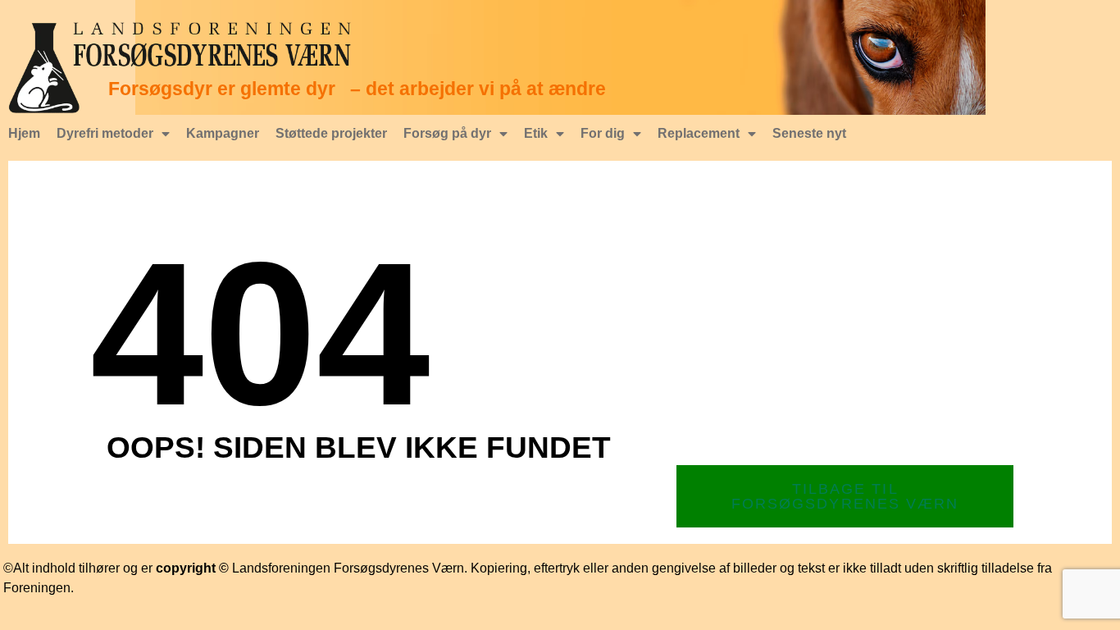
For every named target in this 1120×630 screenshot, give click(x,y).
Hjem (24, 133)
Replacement (699, 133)
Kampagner (222, 133)
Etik (536, 133)
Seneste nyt (809, 133)
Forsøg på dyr (447, 133)
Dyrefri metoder (105, 133)
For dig (602, 133)
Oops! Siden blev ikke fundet (359, 447)
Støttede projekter (331, 133)
